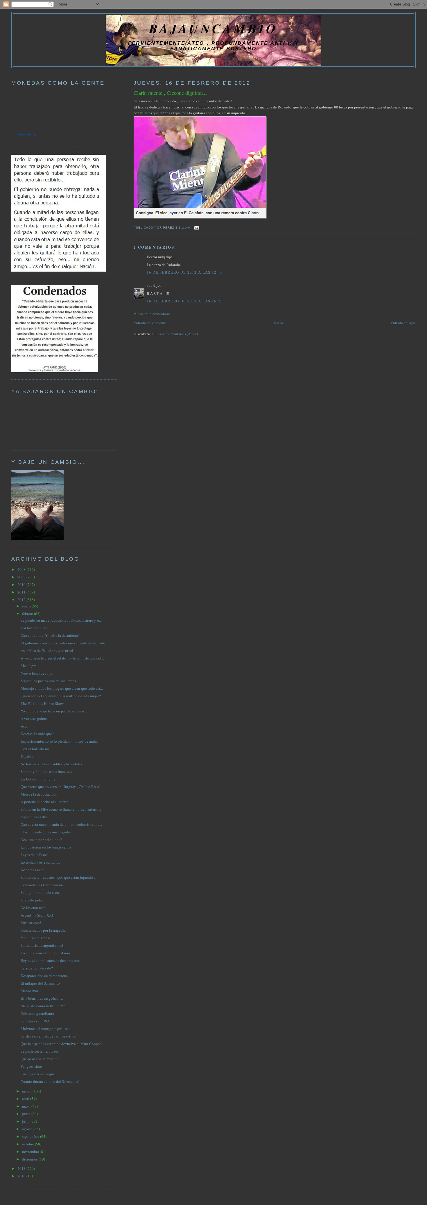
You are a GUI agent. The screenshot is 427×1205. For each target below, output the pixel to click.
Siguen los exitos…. (36, 816)
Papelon (27, 756)
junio (26, 1113)
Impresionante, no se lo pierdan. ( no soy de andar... (60, 741)
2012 (21, 599)
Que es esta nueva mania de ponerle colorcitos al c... (61, 824)
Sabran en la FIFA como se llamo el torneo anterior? (61, 809)
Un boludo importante (38, 779)
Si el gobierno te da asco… (42, 892)
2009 (21, 577)
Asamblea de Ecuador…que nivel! (47, 650)
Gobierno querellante (37, 1013)
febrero (28, 613)
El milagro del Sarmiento (40, 983)
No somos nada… (34, 869)
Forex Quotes (26, 134)
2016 (21, 1176)
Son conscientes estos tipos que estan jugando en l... (61, 877)
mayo (26, 1106)
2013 (21, 1168)
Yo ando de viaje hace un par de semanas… (54, 711)
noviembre (31, 1151)
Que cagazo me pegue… (40, 1073)
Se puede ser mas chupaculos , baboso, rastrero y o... (61, 620)
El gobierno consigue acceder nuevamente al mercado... (64, 643)
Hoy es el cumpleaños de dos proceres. (50, 960)
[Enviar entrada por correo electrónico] (195, 227)
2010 (21, 584)
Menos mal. (30, 990)
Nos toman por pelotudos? (41, 839)
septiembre (31, 1136)
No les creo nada (33, 907)
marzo (27, 1091)
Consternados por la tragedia (43, 930)
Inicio (278, 322)
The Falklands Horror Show (42, 703)
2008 (21, 569)
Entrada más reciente (150, 322)
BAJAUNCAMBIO (213, 28)
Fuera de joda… (33, 900)
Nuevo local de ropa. (37, 673)
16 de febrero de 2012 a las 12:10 (185, 272)
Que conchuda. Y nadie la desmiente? (50, 635)
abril (26, 1098)
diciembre (30, 1159)
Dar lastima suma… (36, 627)
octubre (28, 1144)
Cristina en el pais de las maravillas (48, 1036)
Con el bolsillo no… (37, 748)
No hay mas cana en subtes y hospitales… (53, 764)
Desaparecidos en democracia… (46, 975)
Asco (24, 726)
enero (27, 606)
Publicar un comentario (152, 313)
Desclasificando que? (37, 733)
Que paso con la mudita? (40, 1058)
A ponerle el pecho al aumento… (46, 801)
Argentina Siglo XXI (37, 915)
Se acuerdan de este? (37, 968)
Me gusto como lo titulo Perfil (44, 1005)
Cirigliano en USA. (36, 1021)
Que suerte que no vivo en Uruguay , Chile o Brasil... (62, 786)
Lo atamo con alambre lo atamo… (47, 953)
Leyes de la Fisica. (35, 854)
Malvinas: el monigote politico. (46, 1028)
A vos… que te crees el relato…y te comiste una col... (62, 658)
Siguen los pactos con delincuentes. (49, 680)
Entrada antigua (403, 322)
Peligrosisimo (31, 1066)
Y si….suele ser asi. (36, 937)
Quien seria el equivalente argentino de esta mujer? (61, 695)
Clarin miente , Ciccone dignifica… (171, 92)
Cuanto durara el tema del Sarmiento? (50, 1081)
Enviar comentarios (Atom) (176, 333)
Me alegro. (29, 665)
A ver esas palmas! (35, 718)
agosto (27, 1128)
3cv (149, 285)
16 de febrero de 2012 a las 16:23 (185, 301)
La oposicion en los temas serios (46, 847)
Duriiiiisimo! (31, 922)
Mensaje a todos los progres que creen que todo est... (62, 688)
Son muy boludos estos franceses (46, 771)
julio (26, 1121)
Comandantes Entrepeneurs (42, 884)
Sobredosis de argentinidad (42, 945)
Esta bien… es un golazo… (42, 998)
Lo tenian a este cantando (41, 862)
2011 (21, 592)
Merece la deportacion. (39, 794)
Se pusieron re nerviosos (40, 1051)
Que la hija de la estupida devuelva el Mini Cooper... (62, 1043)
